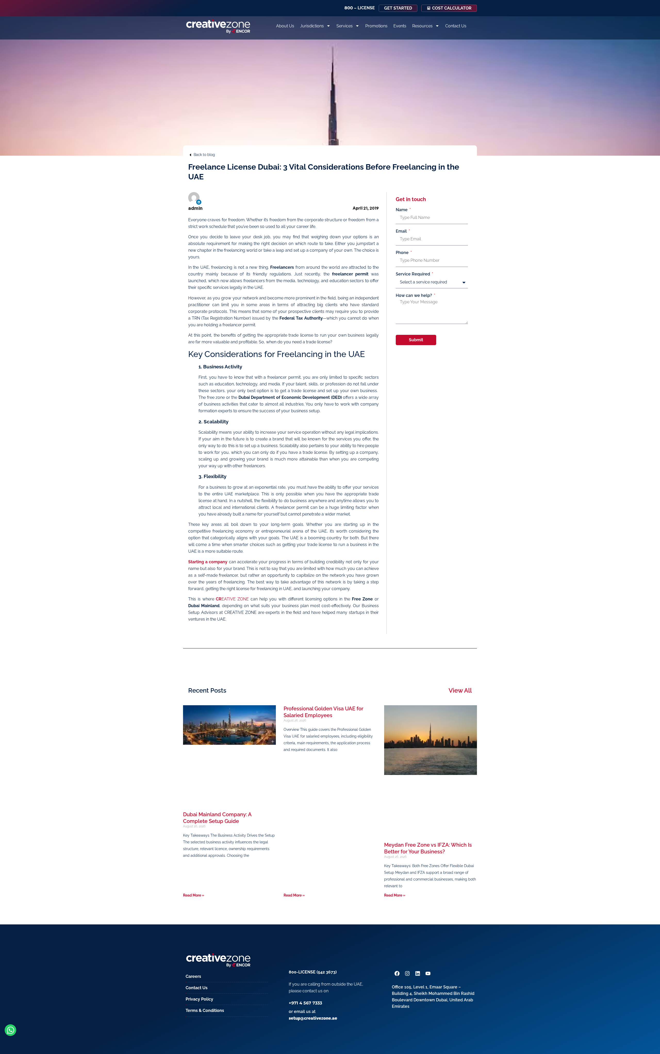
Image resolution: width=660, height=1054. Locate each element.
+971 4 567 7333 (305, 1003)
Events (399, 25)
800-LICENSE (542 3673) (313, 972)
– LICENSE (359, 7)
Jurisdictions (312, 25)
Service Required (413, 274)
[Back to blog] (190, 155)
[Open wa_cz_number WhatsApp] (10, 1030)
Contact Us (455, 25)
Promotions (376, 25)
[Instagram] (407, 973)
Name (402, 210)
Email (402, 231)
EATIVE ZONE (232, 599)
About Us (285, 25)
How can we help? (414, 296)
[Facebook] (397, 973)
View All (460, 690)
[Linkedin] (198, 202)
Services (344, 25)
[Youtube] (428, 973)
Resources (422, 25)
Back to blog (204, 155)
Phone (403, 253)
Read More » (193, 895)
